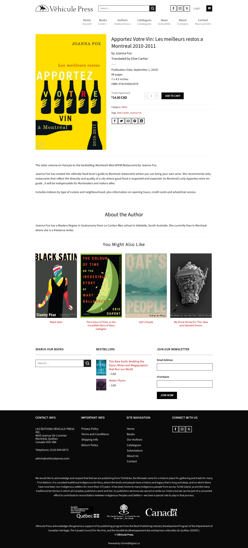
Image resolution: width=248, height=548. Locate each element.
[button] (196, 8)
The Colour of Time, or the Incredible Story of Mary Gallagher (101, 325)
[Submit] (152, 8)
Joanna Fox (136, 113)
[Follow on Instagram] (180, 8)
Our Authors (134, 439)
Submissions (135, 450)
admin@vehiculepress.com (52, 458)
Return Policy (89, 445)
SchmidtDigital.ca (130, 543)
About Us (132, 456)
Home (86, 22)
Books (102, 22)
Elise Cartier (123, 113)
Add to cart (173, 96)
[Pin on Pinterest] (135, 121)
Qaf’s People (146, 322)
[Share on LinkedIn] (142, 121)
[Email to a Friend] (128, 121)
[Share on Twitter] (121, 121)
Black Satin (56, 322)
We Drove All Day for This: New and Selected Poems (191, 323)
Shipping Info (89, 439)
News (164, 22)
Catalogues (144, 22)
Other (124, 107)
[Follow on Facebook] (173, 8)
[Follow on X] (187, 8)
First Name (163, 377)
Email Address (165, 360)
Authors (122, 22)
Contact (203, 22)
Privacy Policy (89, 429)
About (182, 22)
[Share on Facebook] (115, 121)
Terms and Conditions (95, 434)
